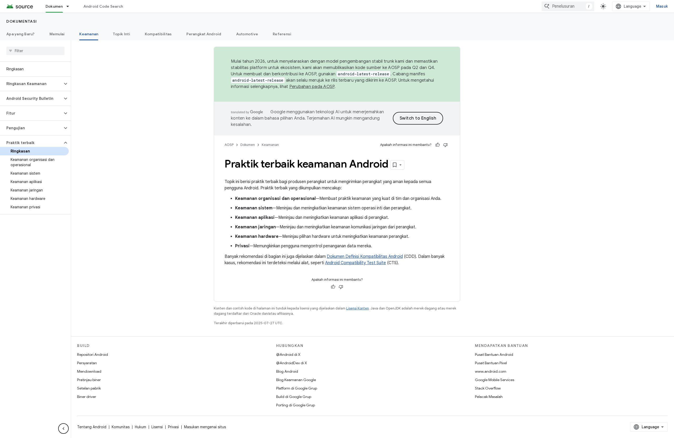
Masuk (662, 6)
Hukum (140, 427)
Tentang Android (91, 427)
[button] (31, 84)
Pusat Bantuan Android (494, 354)
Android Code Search (103, 6)
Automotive (247, 34)
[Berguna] (438, 145)
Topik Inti (121, 34)
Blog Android (287, 371)
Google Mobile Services (494, 379)
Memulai (57, 34)
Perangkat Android (203, 34)
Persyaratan (87, 363)
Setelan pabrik (89, 388)
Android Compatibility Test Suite (355, 262)
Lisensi (157, 427)
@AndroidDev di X (291, 363)
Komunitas (121, 427)
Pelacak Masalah (489, 396)
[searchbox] (35, 51)
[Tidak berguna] (445, 145)
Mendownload (89, 371)
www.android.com (490, 371)
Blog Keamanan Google (296, 379)
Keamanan (88, 34)
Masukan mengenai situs (205, 427)
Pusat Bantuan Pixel (491, 363)
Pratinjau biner (89, 379)
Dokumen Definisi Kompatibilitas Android (365, 256)
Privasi (173, 427)
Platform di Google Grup (296, 388)
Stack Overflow (488, 388)
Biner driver (86, 396)
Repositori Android (92, 354)
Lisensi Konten (357, 308)
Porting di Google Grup (295, 405)
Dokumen (54, 6)
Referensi (282, 34)
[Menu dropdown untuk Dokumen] (70, 6)
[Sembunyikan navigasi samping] (63, 428)
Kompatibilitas (158, 34)
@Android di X (288, 354)
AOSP (229, 144)
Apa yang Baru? (20, 34)
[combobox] (568, 6)
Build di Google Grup (293, 396)
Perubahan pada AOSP (312, 86)
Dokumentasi (21, 21)
